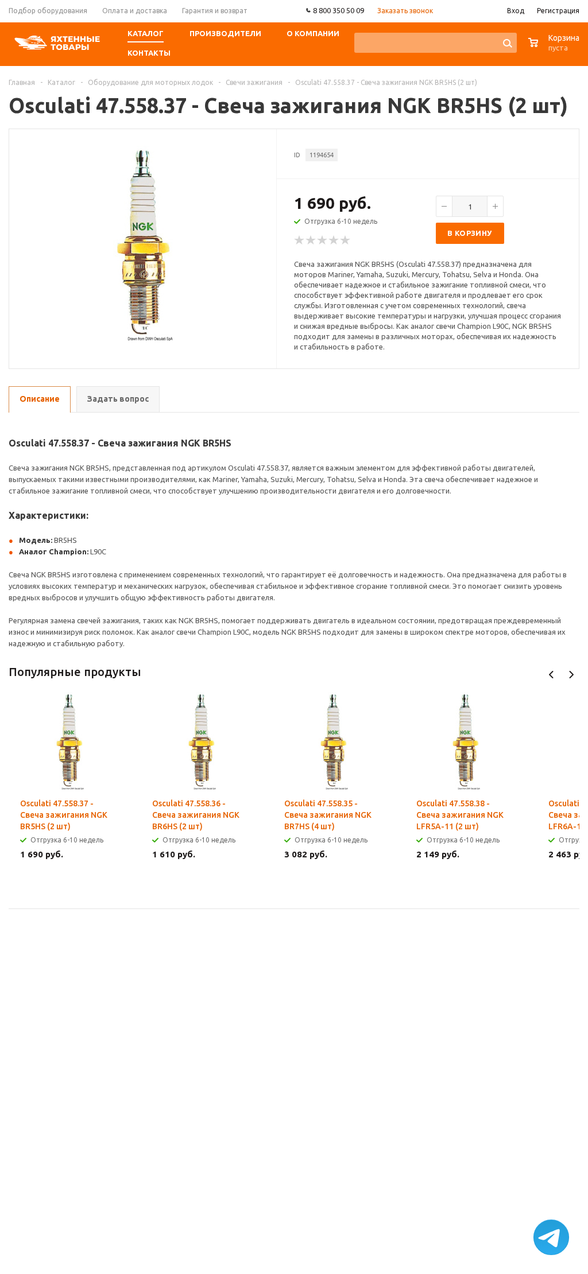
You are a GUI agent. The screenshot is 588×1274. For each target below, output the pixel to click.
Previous (551, 674)
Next (571, 674)
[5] (345, 240)
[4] (334, 240)
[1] (299, 240)
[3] (322, 240)
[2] (311, 240)
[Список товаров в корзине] (555, 48)
